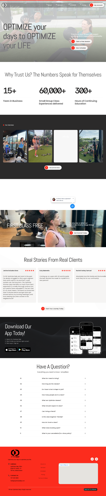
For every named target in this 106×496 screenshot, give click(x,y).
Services (43, 467)
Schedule (43, 471)
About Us (43, 464)
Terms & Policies (43, 478)
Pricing (43, 474)
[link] (49, 5)
